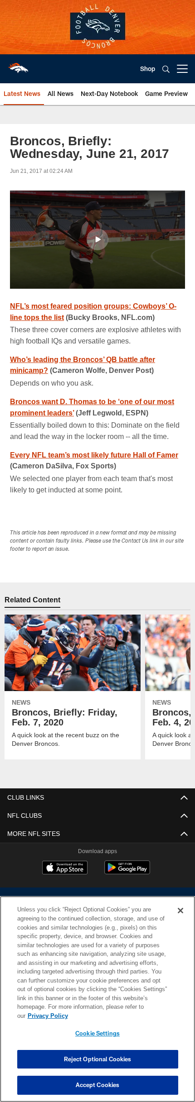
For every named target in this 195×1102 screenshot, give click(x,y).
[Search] (166, 69)
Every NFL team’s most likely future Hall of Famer (96, 454)
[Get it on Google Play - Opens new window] (127, 872)
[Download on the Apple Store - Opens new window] (64, 868)
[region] (97, 1003)
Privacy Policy (117, 1015)
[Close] (180, 920)
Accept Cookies (98, 1084)
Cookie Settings (97, 1033)
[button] (97, 239)
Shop (147, 68)
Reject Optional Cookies (98, 1059)
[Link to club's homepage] (18, 65)
